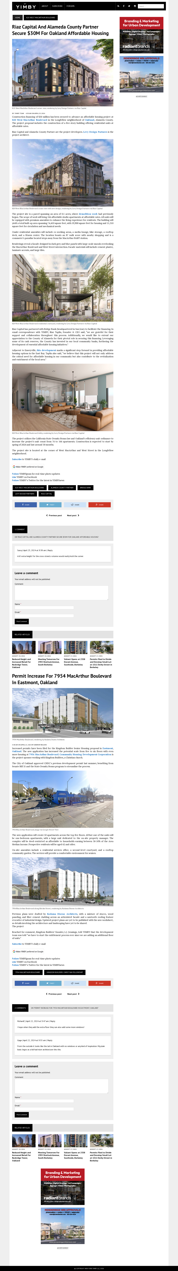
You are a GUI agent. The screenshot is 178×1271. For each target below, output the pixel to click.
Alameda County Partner (62, 487)
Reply (50, 550)
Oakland (89, 119)
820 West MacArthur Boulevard (29, 119)
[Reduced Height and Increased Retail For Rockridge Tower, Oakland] (24, 652)
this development (46, 350)
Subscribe (57, 6)
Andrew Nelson (40, 745)
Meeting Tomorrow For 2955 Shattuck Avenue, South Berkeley (48, 662)
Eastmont (108, 748)
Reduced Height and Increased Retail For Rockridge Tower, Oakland (21, 663)
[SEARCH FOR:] (151, 6)
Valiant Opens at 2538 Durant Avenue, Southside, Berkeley (74, 662)
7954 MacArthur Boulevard (44, 754)
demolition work (88, 213)
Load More (62, 1257)
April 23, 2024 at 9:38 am (34, 550)
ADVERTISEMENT (62, 1248)
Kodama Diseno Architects (62, 913)
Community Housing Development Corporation (85, 754)
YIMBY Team (19, 113)
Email (17, 612)
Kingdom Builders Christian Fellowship (65, 972)
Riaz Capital (46, 494)
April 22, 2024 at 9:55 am (34, 1040)
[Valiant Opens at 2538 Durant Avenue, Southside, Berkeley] (75, 652)
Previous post (55, 515)
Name (17, 604)
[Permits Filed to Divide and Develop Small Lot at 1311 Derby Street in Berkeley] (101, 652)
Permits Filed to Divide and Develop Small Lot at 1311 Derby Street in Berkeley (101, 663)
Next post (71, 515)
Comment (19, 584)
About (45, 6)
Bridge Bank (85, 487)
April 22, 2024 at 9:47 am (37, 1021)
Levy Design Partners (95, 131)
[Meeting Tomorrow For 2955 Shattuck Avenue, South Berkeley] (50, 652)
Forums (71, 6)
